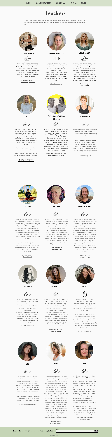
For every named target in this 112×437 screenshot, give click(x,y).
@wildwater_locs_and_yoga (85, 417)
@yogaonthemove (56, 421)
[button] (83, 3)
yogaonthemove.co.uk (56, 423)
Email (57, 429)
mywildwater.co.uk (85, 419)
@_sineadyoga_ (84, 84)
